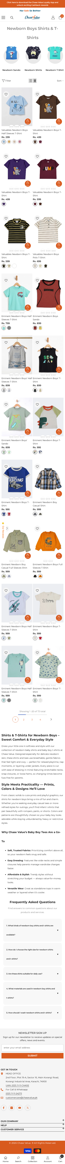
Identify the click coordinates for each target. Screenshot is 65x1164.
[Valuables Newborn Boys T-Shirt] (48, 106)
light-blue (4, 142)
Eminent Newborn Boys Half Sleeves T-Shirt (17, 318)
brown (35, 142)
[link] (18, 1159)
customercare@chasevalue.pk (21, 1097)
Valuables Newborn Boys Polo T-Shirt (46, 256)
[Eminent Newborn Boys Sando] (48, 293)
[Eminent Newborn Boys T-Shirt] (48, 417)
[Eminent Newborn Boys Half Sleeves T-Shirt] (17, 293)
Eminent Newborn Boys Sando (45, 318)
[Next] (51, 719)
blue (35, 514)
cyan (4, 328)
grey (9, 328)
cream (9, 266)
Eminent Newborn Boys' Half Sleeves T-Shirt (17, 380)
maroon (40, 142)
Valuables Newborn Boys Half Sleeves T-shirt (15, 132)
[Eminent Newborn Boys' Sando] (17, 417)
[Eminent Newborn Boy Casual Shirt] (48, 479)
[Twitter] (28, 1108)
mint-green (9, 452)
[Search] (12, 17)
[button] (31, 81)
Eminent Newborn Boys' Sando (14, 442)
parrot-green (35, 452)
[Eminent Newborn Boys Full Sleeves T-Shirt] (48, 541)
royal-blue (40, 452)
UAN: (9, 1085)
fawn (14, 142)
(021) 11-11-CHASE (20, 1085)
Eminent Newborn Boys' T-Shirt (47, 380)
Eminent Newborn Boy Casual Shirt (45, 504)
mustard (9, 142)
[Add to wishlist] (6, 94)
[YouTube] (20, 1108)
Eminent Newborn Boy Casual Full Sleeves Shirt (14, 566)
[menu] (3, 17)
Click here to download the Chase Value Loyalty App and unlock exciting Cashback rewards (32, 3)
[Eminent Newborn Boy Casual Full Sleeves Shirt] (17, 541)
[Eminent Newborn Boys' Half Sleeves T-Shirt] (17, 355)
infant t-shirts (47, 807)
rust (35, 328)
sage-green (4, 576)
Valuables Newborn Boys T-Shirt (47, 132)
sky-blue (9, 576)
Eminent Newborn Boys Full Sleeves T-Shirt (48, 566)
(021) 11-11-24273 (14, 1093)
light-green (4, 452)
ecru (40, 390)
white (9, 390)
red (9, 514)
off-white (4, 638)
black (4, 266)
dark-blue (4, 514)
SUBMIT (32, 1055)
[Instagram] (12, 1108)
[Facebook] (3, 1108)
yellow (40, 328)
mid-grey (9, 700)
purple (4, 204)
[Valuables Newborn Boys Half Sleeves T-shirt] (17, 106)
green (40, 514)
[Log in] (53, 17)
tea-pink (19, 142)
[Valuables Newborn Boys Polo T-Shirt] (48, 231)
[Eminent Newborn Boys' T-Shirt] (48, 355)
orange (40, 576)
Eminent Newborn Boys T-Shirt (47, 442)
